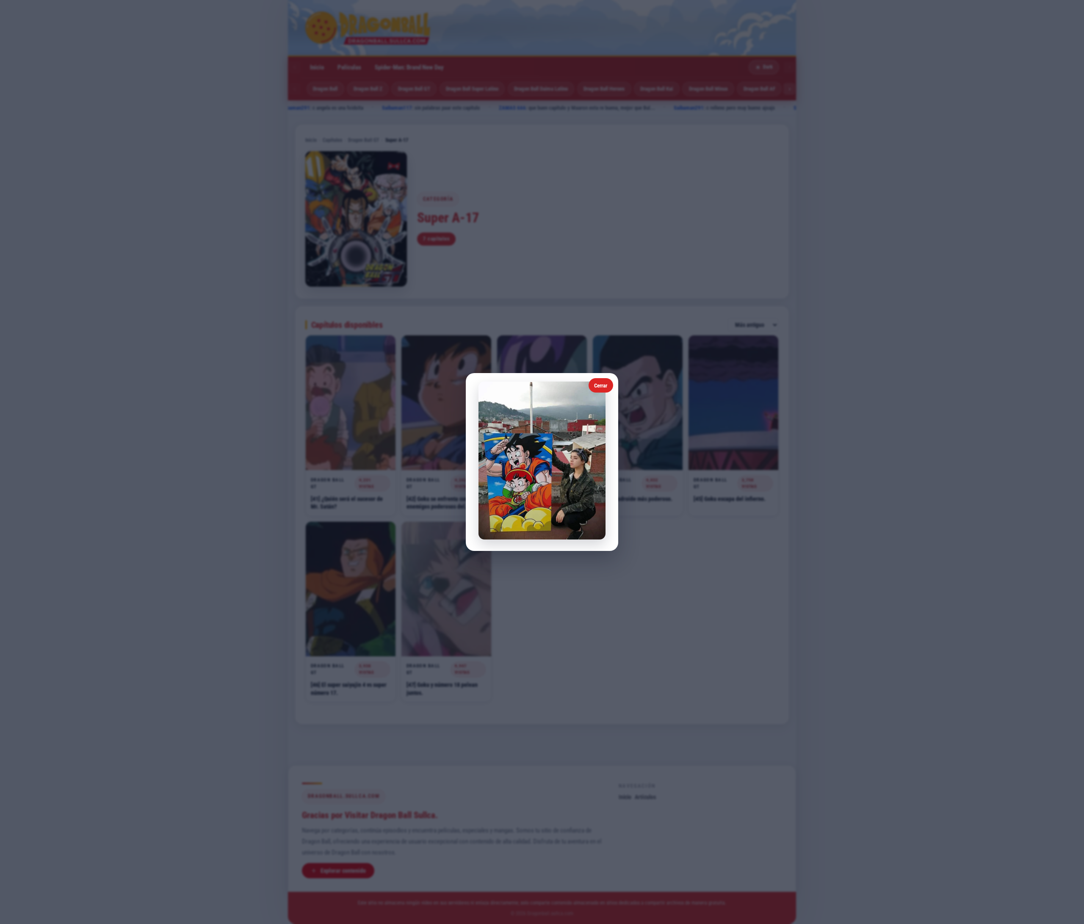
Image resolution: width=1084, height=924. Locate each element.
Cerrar (600, 385)
